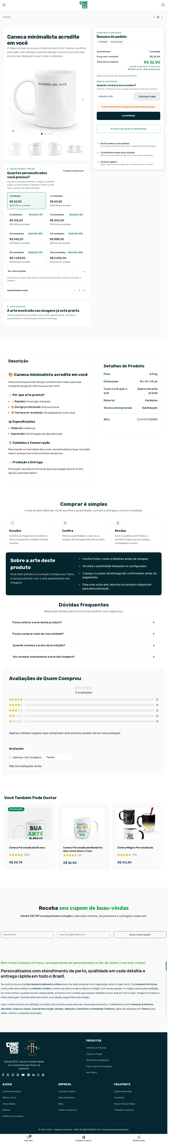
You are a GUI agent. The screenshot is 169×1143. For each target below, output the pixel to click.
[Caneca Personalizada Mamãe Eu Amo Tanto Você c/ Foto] (83, 829)
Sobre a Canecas (67, 1110)
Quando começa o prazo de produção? (39, 645)
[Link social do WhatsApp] (38, 1074)
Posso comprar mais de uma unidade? (38, 634)
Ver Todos (91, 1072)
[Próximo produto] (162, 17)
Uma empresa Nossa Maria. (115, 1129)
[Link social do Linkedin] (33, 1074)
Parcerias (119, 1097)
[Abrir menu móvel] (4, 5)
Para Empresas (66, 1097)
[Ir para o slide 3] (48, 134)
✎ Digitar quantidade (73, 171)
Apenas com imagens (27, 757)
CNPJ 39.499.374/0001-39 (86, 1129)
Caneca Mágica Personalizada (135, 847)
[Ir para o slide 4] (51, 134)
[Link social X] (7, 1074)
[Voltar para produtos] (158, 17)
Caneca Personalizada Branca (27, 847)
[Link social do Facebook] (3, 1074)
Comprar (128, 115)
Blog (60, 1103)
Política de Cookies (12, 1116)
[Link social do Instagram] (13, 1074)
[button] (10, 99)
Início (7, 17)
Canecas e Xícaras (96, 1047)
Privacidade (8, 1103)
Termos (6, 1110)
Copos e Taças (94, 1054)
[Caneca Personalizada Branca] (29, 835)
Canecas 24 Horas (62, 1129)
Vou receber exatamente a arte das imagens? (44, 656)
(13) (134, 855)
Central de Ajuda (11, 1091)
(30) (27, 855)
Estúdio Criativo (67, 1091)
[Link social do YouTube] (23, 1074)
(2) (80, 855)
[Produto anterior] (154, 17)
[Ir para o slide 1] (42, 134)
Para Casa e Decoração (99, 1066)
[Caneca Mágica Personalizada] (138, 829)
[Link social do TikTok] (43, 1074)
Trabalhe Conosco (124, 1110)
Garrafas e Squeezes (97, 1060)
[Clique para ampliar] (13, 131)
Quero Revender (123, 1091)
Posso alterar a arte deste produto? (37, 622)
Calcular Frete (147, 96)
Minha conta (9, 1097)
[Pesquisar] (163, 5)
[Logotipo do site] (84, 4)
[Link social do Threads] (17, 1074)
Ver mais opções (17, 271)
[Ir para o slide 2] (45, 134)
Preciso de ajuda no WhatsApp (128, 128)
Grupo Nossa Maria (124, 1103)
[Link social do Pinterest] (28, 1074)
